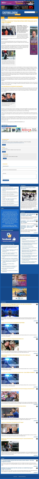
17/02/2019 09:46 (4, 148)
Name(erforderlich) (6, 166)
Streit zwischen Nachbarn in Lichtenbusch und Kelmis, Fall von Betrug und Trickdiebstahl (9, 266)
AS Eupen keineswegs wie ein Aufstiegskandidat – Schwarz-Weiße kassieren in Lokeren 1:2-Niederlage (10, 261)
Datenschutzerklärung (22, 476)
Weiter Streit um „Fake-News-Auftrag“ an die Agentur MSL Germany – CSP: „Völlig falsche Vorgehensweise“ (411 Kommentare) (29, 251)
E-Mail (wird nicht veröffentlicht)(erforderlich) (10, 169)
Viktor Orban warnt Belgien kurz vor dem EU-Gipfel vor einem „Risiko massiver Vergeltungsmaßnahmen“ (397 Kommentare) (30, 256)
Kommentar (4, 173)
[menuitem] (2, 18)
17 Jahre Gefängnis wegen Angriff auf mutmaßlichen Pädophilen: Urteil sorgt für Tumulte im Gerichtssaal (10, 247)
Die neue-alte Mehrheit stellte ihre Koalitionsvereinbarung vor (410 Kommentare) (29, 253)
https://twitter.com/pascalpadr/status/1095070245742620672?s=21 (13, 142)
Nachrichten (3, 19)
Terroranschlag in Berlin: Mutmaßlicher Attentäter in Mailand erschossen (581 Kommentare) (29, 241)
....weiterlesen (35, 224)
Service (12, 17)
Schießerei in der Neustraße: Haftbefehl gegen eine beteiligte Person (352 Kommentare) (29, 262)
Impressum (15, 476)
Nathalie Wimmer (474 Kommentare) (27, 246)
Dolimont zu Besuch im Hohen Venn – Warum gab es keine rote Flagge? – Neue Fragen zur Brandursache (10, 250)
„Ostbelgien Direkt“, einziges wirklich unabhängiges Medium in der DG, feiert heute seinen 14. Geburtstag (10, 189)
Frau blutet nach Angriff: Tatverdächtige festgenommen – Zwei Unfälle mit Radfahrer (9, 199)
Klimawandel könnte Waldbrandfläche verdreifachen (8, 264)
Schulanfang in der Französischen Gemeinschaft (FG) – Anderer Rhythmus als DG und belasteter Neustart (10, 256)
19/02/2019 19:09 (5, 155)
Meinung (9, 17)
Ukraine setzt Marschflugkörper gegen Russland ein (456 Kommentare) (29, 248)
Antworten (4, 144)
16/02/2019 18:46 (4, 140)
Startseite (2, 17)
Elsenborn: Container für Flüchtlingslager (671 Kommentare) (29, 239)
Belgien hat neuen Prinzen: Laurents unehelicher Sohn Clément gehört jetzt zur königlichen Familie (10, 259)
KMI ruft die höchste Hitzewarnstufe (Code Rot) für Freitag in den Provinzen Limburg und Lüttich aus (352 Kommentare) (29, 259)
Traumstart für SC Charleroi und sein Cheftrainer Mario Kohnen (10, 271)
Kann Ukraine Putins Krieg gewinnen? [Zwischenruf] (10, 192)
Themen (6, 17)
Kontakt (15, 17)
